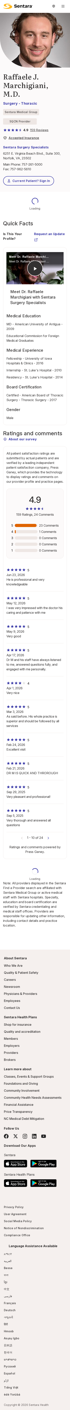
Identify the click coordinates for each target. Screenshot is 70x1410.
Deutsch (10, 1310)
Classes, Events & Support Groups (29, 1076)
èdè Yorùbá (12, 1394)
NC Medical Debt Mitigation (24, 1119)
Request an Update (49, 234)
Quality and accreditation (22, 1032)
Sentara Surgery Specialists (26, 147)
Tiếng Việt (11, 1387)
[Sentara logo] (18, 6)
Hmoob (9, 1331)
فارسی (8, 1296)
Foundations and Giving (21, 1083)
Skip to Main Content (5, 5)
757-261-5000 (32, 164)
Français (10, 1303)
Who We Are (13, 966)
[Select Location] (54, 6)
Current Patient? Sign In (31, 181)
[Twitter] (15, 1136)
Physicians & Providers (20, 994)
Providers (11, 1053)
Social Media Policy (18, 1221)
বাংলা (6, 1275)
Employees (12, 1001)
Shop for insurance (18, 1025)
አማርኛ (8, 1254)
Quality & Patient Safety (21, 973)
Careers (10, 980)
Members (11, 1039)
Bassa (8, 1268)
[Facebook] (6, 1136)
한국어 (8, 1352)
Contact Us (12, 1008)
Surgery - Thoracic (20, 103)
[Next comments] (48, 837)
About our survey (23, 439)
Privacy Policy (14, 1207)
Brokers (10, 1060)
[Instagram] (25, 1136)
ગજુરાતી (8, 1317)
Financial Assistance (18, 1105)
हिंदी (6, 1324)
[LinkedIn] (34, 1136)
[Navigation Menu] (63, 6)
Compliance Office (17, 1235)
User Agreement (15, 1214)
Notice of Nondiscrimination (24, 1228)
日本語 (8, 1345)
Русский (10, 1366)
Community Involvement (21, 1091)
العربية (7, 1261)
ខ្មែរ (5, 1282)
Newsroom (12, 987)
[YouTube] (43, 1136)
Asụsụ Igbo (11, 1338)
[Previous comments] (22, 837)
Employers (11, 1046)
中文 (7, 1289)
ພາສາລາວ (10, 1359)
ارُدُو (6, 1380)
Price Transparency (18, 1112)
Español (9, 1373)
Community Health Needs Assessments (32, 1098)
